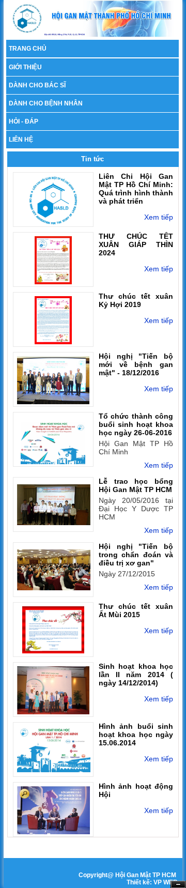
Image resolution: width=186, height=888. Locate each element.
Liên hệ (21, 139)
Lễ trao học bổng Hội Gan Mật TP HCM (136, 485)
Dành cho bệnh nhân (46, 103)
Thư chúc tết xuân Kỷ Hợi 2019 (136, 300)
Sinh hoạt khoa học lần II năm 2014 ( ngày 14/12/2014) (136, 674)
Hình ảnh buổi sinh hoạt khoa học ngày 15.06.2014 (136, 734)
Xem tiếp (158, 217)
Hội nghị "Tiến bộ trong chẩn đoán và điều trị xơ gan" (136, 554)
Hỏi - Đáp (23, 121)
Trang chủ (28, 48)
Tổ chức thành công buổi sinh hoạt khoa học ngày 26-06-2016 (136, 424)
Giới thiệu (25, 67)
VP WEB (165, 882)
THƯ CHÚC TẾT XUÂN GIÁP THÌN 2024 (136, 244)
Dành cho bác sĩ (37, 85)
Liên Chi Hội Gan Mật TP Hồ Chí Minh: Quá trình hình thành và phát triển (136, 188)
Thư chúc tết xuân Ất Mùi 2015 (136, 610)
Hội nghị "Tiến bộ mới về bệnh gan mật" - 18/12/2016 (136, 364)
